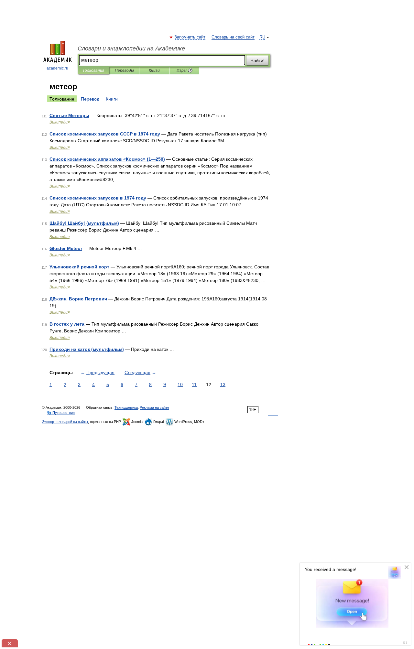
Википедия (59, 122)
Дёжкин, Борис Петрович (78, 298)
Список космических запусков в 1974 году (97, 197)
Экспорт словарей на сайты (65, 422)
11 (194, 384)
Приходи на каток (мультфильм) (86, 349)
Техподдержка (126, 407)
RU (262, 37)
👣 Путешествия (61, 413)
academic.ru (57, 68)
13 (222, 384)
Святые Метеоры (69, 115)
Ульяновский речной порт (79, 266)
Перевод (90, 99)
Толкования (93, 70)
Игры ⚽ (184, 70)
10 (180, 384)
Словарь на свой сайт (233, 37)
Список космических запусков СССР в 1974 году (104, 133)
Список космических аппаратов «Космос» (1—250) (107, 159)
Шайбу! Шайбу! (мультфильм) (84, 223)
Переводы (124, 70)
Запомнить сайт (190, 37)
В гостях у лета (66, 324)
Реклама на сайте (154, 407)
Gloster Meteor (65, 248)
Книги (154, 70)
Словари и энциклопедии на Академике (131, 48)
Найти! (257, 60)
